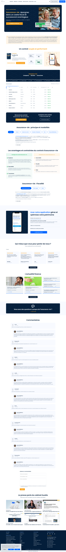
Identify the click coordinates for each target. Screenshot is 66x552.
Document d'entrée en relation (10, 536)
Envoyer (22, 489)
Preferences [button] (13, 547)
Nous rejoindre (50, 545)
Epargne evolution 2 (12, 107)
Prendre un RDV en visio (51, 544)
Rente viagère (35, 188)
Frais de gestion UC (39, 80)
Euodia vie (10, 89)
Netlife (34, 537)
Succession (21, 545)
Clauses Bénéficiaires (53, 132)
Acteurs (17, 132)
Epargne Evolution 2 (36, 542)
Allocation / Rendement (36, 132)
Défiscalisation (25, 1)
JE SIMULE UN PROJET (14, 23)
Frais (45, 132)
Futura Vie (35, 545)
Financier (11, 1)
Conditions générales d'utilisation (11, 539)
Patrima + (10, 105)
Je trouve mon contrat (45, 119)
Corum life (10, 94)
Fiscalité (21, 540)
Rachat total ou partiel (26, 188)
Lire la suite (18, 144)
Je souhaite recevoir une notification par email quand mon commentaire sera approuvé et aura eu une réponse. (33, 486)
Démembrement (22, 542)
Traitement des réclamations (10, 538)
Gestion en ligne (24, 80)
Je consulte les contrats (21, 119)
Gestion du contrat (25, 132)
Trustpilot (7, 27)
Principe (10, 132)
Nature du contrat (15, 80)
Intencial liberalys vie (12, 103)
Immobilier (16, 1)
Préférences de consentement (10, 543)
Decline (11, 549)
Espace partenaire (54, 1)
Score (55, 80)
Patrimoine (20, 1)
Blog (35, 1)
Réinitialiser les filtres (54, 83)
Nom (7, 80)
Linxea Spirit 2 (36, 536)
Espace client (62, 1)
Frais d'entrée (48, 80)
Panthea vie (10, 96)
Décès (43, 188)
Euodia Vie (35, 533)
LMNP (21, 537)
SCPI (31, 80)
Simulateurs (31, 1)
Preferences (4, 549)
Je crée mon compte (39, 232)
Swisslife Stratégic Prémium (38, 544)
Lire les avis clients (33, 267)
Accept (17, 549)
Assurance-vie (22, 533)
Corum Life (35, 541)
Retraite (21, 541)
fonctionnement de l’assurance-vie (22, 136)
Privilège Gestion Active (37, 540)
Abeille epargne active (12, 98)
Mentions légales (8, 540)
